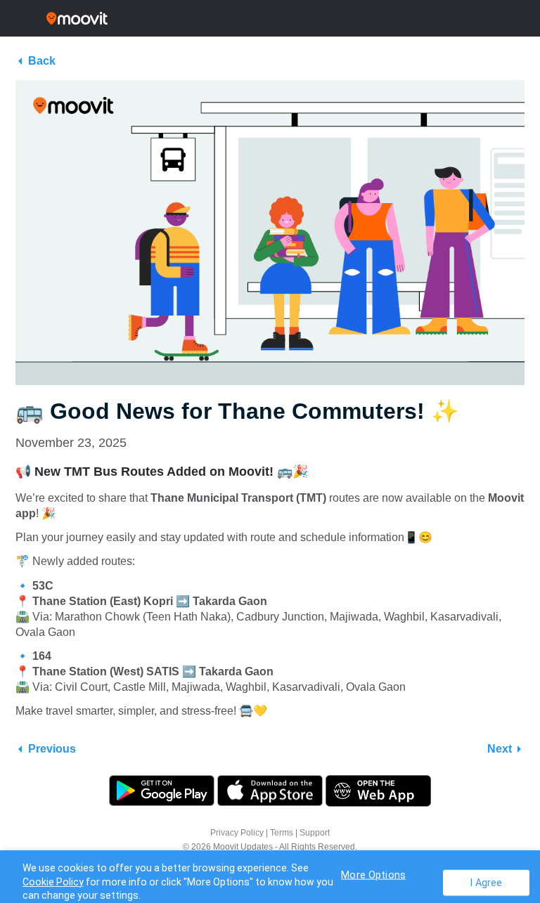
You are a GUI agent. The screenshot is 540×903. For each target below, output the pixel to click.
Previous (52, 749)
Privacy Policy (237, 833)
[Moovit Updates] (270, 18)
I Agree (486, 882)
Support (315, 833)
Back (42, 61)
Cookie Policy (53, 882)
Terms (281, 833)
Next (499, 749)
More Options (373, 875)
